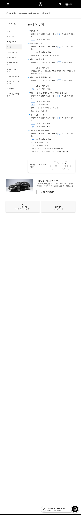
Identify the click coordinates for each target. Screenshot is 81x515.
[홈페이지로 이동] (40, 4)
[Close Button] (61, 509)
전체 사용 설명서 (11, 13)
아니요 (65, 165)
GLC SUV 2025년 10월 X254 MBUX (29, 13)
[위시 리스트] (60, 4)
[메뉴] (8, 4)
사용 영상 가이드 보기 (46, 192)
